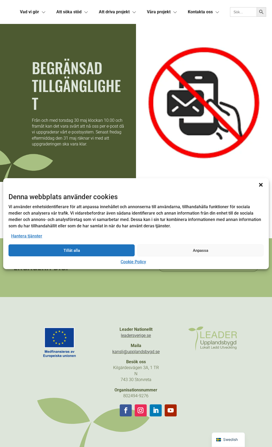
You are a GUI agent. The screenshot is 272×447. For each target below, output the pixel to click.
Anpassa (200, 250)
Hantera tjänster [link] (26, 236)
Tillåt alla (71, 250)
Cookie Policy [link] (133, 261)
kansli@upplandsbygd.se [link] (136, 351)
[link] (29, 12)
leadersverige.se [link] (136, 335)
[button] (261, 184)
